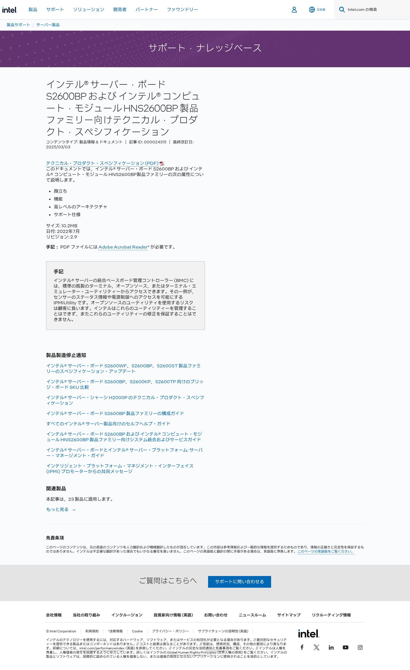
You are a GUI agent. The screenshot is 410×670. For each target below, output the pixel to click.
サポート (55, 10)
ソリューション (88, 10)
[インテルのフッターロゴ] (309, 633)
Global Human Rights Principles (191, 652)
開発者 (120, 10)
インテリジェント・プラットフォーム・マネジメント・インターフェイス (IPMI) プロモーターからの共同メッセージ (120, 468)
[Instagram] (360, 646)
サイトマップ (289, 615)
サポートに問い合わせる (239, 582)
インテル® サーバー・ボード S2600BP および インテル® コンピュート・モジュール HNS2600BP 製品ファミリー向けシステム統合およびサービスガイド (124, 437)
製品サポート (18, 24)
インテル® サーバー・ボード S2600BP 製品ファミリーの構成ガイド (115, 413)
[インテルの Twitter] (316, 646)
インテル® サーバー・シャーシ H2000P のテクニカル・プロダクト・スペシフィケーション (125, 400)
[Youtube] (345, 646)
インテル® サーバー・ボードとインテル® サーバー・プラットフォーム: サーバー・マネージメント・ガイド (124, 453)
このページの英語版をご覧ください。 (326, 551)
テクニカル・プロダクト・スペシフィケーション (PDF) (102, 163)
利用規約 (92, 631)
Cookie (137, 631)
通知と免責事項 (217, 648)
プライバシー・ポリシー (170, 631)
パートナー (147, 10)
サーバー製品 (48, 24)
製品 (32, 10)
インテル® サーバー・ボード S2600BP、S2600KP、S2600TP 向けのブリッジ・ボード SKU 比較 (125, 384)
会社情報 (54, 615)
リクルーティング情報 (331, 615)
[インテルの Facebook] (302, 646)
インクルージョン (127, 615)
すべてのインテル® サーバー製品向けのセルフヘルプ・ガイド (108, 424)
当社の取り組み (86, 615)
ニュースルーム (252, 615)
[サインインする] (294, 10)
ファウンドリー (182, 10)
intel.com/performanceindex (101, 648)
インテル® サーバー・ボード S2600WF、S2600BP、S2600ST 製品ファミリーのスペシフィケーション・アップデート (123, 368)
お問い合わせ (216, 615)
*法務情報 (115, 631)
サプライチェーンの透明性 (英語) (223, 631)
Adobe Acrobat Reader (123, 247)
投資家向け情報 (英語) (173, 615)
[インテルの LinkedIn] (331, 646)
